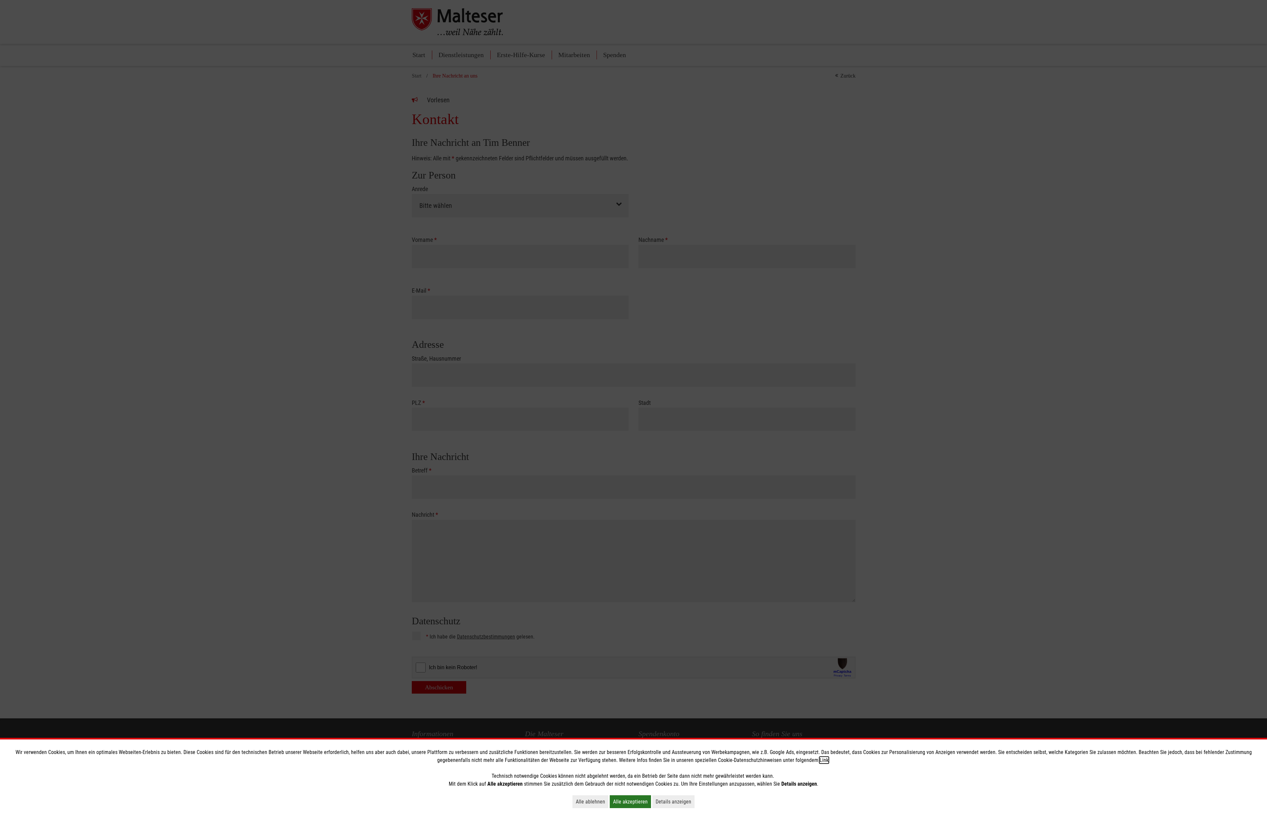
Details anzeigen (675, 801)
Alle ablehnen (592, 801)
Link (824, 760)
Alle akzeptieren (632, 801)
